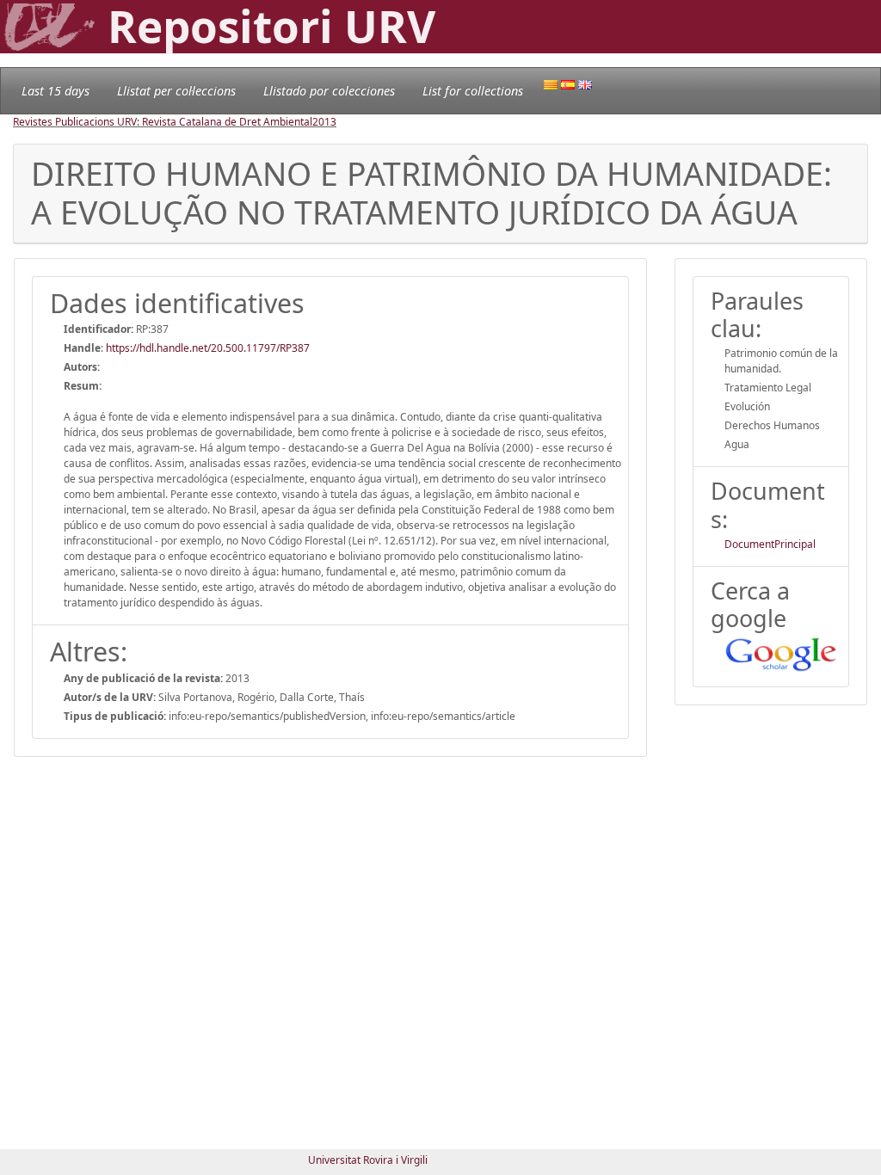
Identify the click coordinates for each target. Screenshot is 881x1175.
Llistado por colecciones (329, 91)
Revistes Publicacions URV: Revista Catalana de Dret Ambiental (162, 121)
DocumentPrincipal (770, 544)
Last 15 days (55, 91)
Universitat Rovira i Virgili (368, 1160)
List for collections (472, 91)
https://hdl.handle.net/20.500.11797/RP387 (208, 348)
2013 (324, 121)
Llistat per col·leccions (176, 91)
